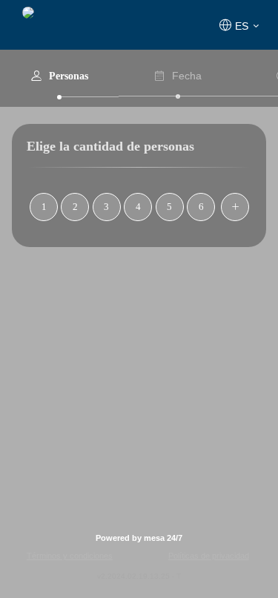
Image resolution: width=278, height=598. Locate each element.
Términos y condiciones (70, 555)
